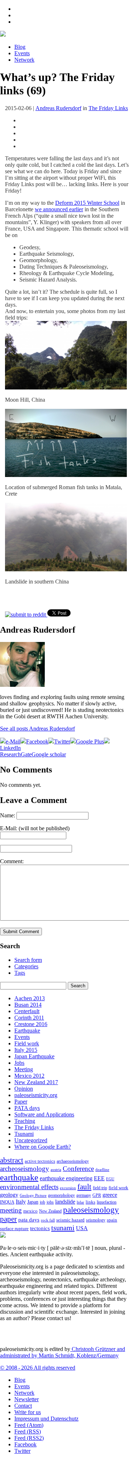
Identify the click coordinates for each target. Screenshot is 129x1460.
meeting (11, 1210)
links (90, 1202)
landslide (65, 1202)
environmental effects (29, 1187)
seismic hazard (70, 1220)
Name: (7, 815)
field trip (100, 1187)
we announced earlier (59, 209)
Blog (19, 47)
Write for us (27, 1412)
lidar (80, 1202)
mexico (30, 1211)
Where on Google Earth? (42, 1147)
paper (8, 1219)
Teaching (24, 1121)
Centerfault (26, 1011)
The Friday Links (108, 108)
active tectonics (40, 1161)
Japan (32, 1202)
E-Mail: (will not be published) (35, 828)
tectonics (40, 1228)
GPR (96, 1195)
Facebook (25, 1444)
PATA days (27, 1108)
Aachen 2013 (29, 998)
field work (118, 1187)
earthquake (19, 1177)
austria (56, 1170)
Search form (28, 960)
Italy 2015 (25, 1050)
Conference (78, 1168)
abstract (11, 1160)
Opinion (23, 1089)
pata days (28, 1220)
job (42, 1202)
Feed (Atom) (28, 1425)
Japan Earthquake (34, 1056)
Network (24, 60)
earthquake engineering (66, 1178)
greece (109, 1195)
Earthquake (27, 1030)
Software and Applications (44, 1114)
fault (84, 1186)
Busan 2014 (28, 1005)
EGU (110, 1179)
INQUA (7, 1202)
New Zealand (50, 1211)
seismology (95, 1220)
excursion (68, 1188)
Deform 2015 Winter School (87, 203)
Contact (23, 1406)
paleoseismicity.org (35, 1095)
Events (22, 53)
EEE (99, 1178)
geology (9, 1194)
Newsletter (26, 1399)
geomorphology (61, 1195)
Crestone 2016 (30, 1024)
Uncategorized (30, 1140)
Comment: (12, 861)
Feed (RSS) (27, 1431)
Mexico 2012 (29, 1076)
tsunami (63, 1228)
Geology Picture (33, 1195)
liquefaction (106, 1202)
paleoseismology (91, 1209)
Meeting (23, 1069)
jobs (50, 1202)
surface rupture (14, 1228)
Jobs (19, 1063)
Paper (20, 1101)
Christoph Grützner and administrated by (62, 1352)
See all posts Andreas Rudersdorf (37, 729)
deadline (102, 1170)
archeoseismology (24, 1168)
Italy (21, 1202)
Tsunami (24, 1134)
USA (82, 1228)
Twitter (22, 1451)
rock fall (48, 1220)
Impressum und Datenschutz (46, 1419)
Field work (26, 1043)
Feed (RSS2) (29, 1438)
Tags (19, 973)
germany (83, 1195)
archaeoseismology (73, 1161)
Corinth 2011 (29, 1018)
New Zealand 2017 (36, 1082)
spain (112, 1220)
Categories (26, 966)
